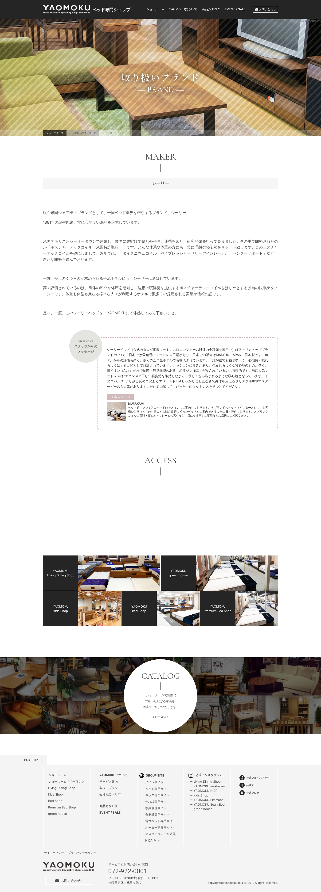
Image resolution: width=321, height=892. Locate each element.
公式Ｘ (250, 785)
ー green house (201, 809)
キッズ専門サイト (157, 795)
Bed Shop (55, 801)
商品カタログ (211, 9)
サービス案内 (108, 781)
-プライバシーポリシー (81, 852)
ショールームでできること (66, 781)
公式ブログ (252, 792)
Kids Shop (55, 794)
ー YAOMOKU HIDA (204, 790)
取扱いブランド (110, 788)
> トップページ (55, 133)
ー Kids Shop (199, 795)
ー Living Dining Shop (205, 781)
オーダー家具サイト (159, 827)
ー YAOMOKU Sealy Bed (207, 804)
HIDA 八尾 (152, 840)
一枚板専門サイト (157, 802)
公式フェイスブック (258, 777)
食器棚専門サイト (157, 814)
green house (57, 813)
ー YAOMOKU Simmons (206, 800)
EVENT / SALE (235, 9)
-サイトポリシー (53, 852)
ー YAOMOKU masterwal (207, 786)
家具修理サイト (156, 808)
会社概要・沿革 (110, 794)
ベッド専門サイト (157, 789)
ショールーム (155, 9)
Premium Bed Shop (62, 807)
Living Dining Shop (61, 788)
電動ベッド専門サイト (160, 821)
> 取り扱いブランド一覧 (83, 133)
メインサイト (154, 782)
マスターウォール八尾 (160, 834)
